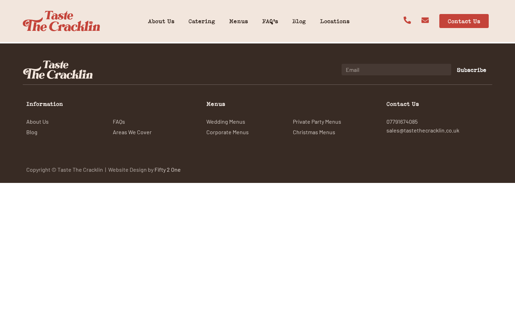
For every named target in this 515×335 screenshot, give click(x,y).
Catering (201, 21)
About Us (161, 21)
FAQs (119, 121)
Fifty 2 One (167, 169)
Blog (299, 21)
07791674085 (402, 121)
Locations (335, 21)
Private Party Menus (317, 121)
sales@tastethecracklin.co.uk (422, 130)
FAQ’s (270, 21)
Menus (238, 21)
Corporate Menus (227, 131)
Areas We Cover (132, 131)
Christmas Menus (314, 131)
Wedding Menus (225, 121)
